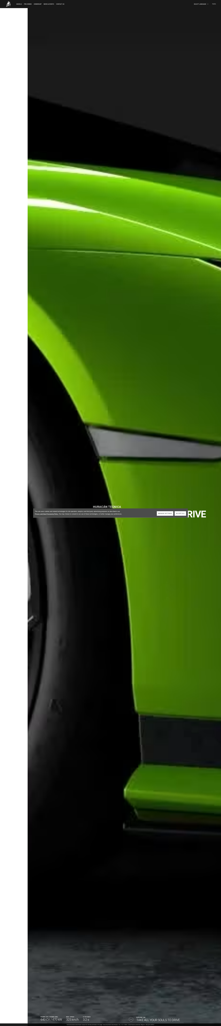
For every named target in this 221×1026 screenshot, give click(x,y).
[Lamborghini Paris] (8, 4)
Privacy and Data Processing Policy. (46, 514)
